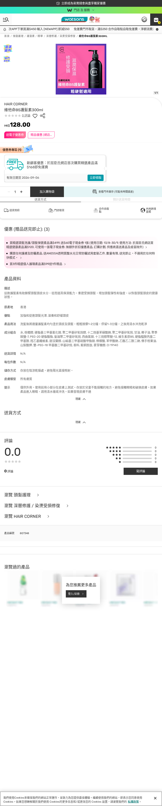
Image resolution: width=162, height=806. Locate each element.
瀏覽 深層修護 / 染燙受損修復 (32, 506)
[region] (81, 798)
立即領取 (95, 178)
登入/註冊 (74, 593)
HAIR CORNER (15, 104)
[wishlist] (35, 115)
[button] (156, 19)
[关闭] (155, 798)
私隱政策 (133, 801)
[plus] (21, 192)
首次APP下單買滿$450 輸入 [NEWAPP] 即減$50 (34, 29)
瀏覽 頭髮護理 (18, 495)
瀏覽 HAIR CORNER (23, 516)
